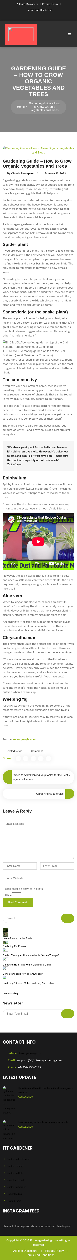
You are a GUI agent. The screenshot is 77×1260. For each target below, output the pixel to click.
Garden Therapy (15, 1166)
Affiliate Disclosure (27, 4)
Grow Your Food (15, 1180)
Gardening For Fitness (14, 946)
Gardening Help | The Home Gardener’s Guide (27, 964)
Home (21, 106)
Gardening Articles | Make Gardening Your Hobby (28, 983)
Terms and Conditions (39, 10)
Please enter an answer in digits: (23, 888)
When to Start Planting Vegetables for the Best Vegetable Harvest (42, 777)
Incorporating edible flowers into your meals (43, 1122)
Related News (14, 750)
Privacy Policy (50, 4)
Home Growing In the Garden (18, 938)
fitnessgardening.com (24, 1053)
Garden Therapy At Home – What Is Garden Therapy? (31, 955)
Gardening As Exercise (50, 793)
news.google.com (24, 739)
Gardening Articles (16, 1187)
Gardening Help (15, 1173)
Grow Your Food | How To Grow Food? (23, 973)
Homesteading (10, 993)
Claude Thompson (22, 173)
